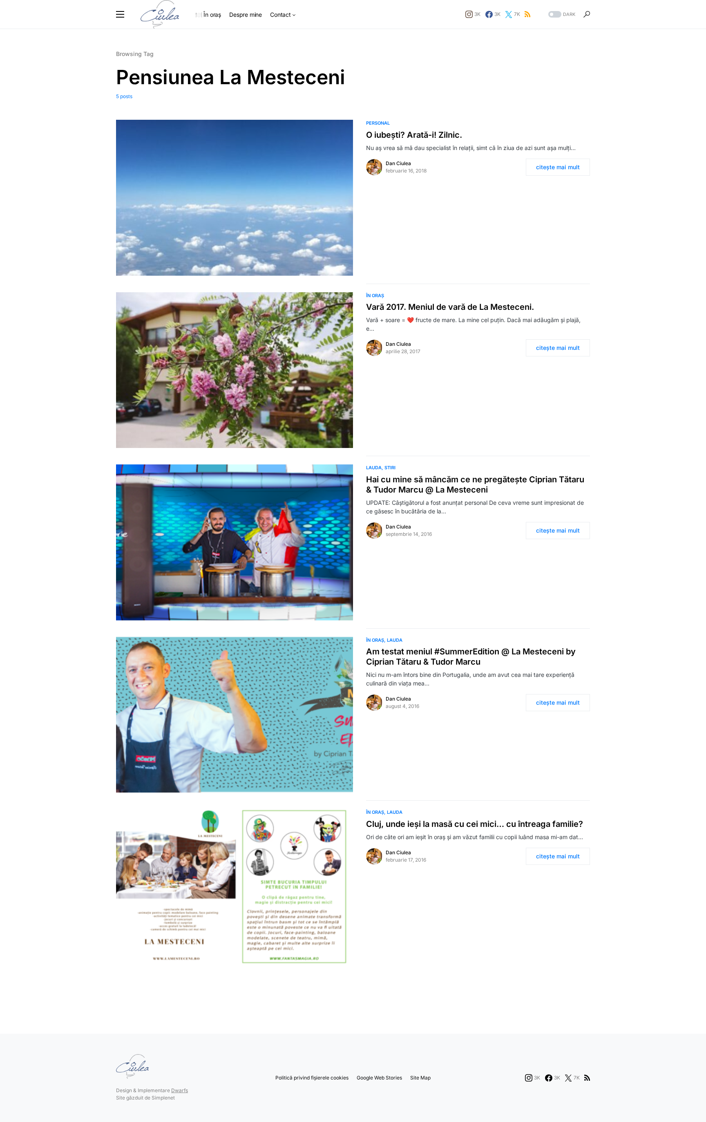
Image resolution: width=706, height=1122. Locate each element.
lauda (374, 467)
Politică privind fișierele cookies (312, 1078)
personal (378, 123)
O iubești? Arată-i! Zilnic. (414, 135)
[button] (120, 14)
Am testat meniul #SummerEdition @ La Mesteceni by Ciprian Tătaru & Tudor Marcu (471, 657)
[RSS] (527, 14)
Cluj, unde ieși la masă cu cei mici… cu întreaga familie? (474, 824)
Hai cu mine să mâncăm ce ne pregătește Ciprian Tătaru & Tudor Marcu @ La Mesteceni (475, 485)
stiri (389, 467)
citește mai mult (558, 166)
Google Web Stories (379, 1078)
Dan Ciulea (398, 163)
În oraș (375, 295)
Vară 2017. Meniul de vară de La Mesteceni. (450, 307)
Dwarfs (179, 1090)
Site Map (420, 1078)
